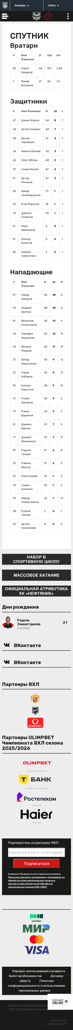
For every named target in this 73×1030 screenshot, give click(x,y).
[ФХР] (35, 698)
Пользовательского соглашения (26, 877)
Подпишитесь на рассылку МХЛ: (33, 843)
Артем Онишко (31, 129)
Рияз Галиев (29, 476)
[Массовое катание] (36, 575)
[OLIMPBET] (35, 723)
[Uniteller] (36, 918)
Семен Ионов (30, 169)
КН (58, 55)
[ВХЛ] (35, 710)
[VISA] (36, 950)
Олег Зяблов (29, 160)
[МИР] (36, 928)
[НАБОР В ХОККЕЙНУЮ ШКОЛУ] (36, 559)
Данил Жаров (30, 120)
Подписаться (36, 863)
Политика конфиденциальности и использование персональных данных (36, 985)
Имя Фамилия (31, 111)
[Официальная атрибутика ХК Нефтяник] (36, 591)
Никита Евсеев (31, 151)
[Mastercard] (36, 939)
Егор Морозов (30, 204)
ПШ (49, 55)
